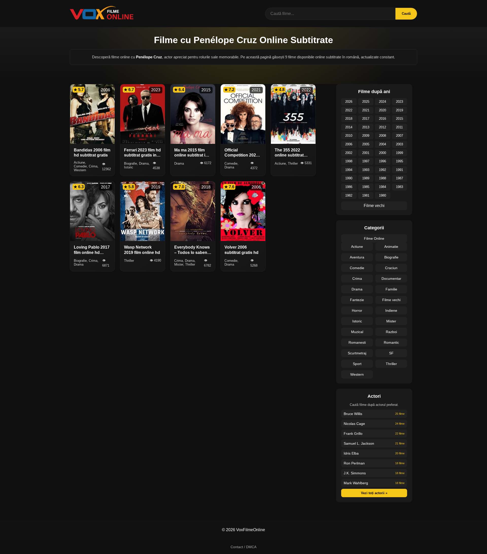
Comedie (357, 268)
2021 (365, 110)
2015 (399, 118)
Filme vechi (374, 205)
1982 (348, 195)
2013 (365, 127)
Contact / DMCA (243, 547)
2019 (399, 110)
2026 (348, 101)
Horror (357, 310)
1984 (382, 187)
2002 (348, 153)
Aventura (357, 257)
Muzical (357, 332)
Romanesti (357, 342)
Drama (357, 289)
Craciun (391, 268)
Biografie (391, 257)
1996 (382, 161)
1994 (348, 170)
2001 (365, 153)
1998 (348, 161)
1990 (348, 178)
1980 (382, 195)
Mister (391, 321)
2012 (382, 127)
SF (391, 353)
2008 (382, 135)
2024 (382, 101)
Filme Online (374, 238)
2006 (348, 144)
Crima (357, 278)
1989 (365, 178)
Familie (391, 289)
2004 (382, 144)
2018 (348, 118)
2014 (348, 127)
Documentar (391, 278)
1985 (365, 187)
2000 (382, 153)
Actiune (357, 247)
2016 (382, 118)
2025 (365, 101)
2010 (348, 135)
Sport (357, 364)
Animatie (391, 247)
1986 (348, 187)
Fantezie (357, 300)
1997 (365, 161)
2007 (399, 135)
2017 (365, 118)
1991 (399, 170)
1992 (382, 170)
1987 (399, 178)
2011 (399, 127)
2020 (382, 110)
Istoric (357, 321)
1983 (399, 187)
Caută (406, 13)
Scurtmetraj (357, 353)
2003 (399, 144)
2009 (365, 135)
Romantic (391, 342)
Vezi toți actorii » (374, 493)
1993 (365, 170)
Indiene (391, 310)
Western (357, 374)
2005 (365, 144)
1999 (399, 153)
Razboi (391, 332)
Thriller (391, 364)
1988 (382, 178)
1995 (399, 161)
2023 (399, 101)
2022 (348, 110)
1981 (365, 195)
